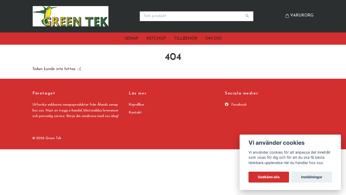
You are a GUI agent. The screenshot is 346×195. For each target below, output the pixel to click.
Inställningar (311, 177)
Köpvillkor (136, 105)
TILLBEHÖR (185, 39)
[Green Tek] (101, 16)
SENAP (131, 39)
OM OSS (213, 39)
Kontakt (135, 113)
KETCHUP (156, 39)
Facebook (238, 105)
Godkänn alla (269, 177)
